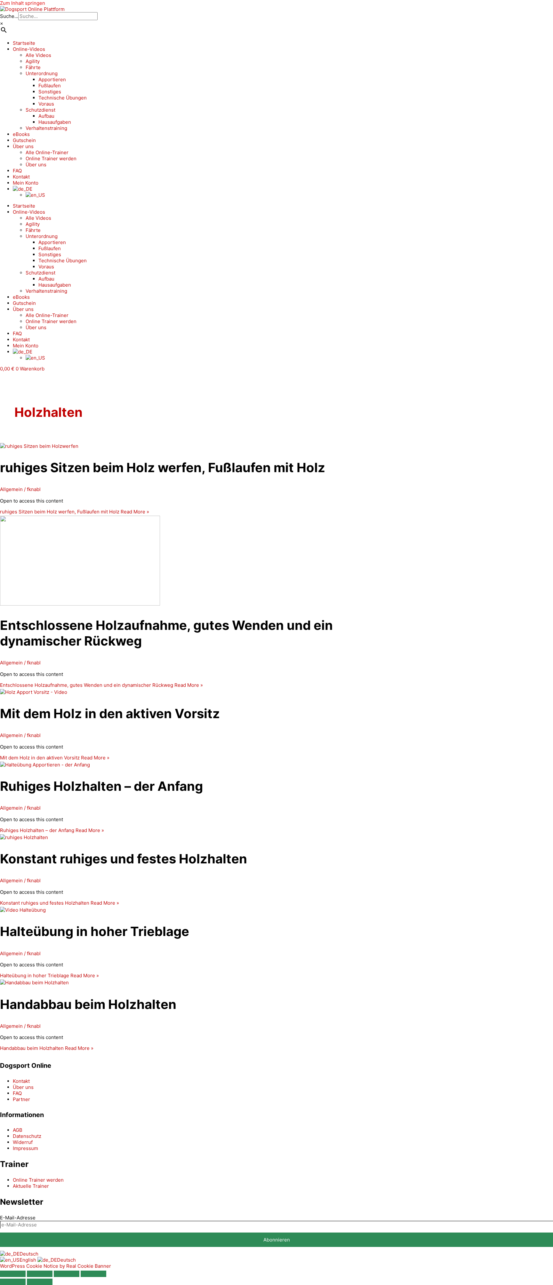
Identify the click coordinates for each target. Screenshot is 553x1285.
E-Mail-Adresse (18, 1218)
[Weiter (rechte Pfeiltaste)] (39, 1282)
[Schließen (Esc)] (93, 1274)
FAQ (17, 171)
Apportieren (52, 79)
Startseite (24, 43)
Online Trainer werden (51, 158)
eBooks (21, 134)
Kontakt (21, 177)
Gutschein (24, 140)
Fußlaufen (49, 86)
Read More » (74, 512)
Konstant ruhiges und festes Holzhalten (123, 859)
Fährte (33, 67)
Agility (33, 61)
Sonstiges (49, 92)
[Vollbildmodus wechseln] (39, 1274)
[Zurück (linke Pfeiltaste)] (13, 1282)
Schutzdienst (40, 110)
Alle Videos (38, 55)
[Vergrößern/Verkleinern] (13, 1274)
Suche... (9, 16)
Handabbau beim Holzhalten (88, 1004)
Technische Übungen (62, 98)
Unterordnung (42, 73)
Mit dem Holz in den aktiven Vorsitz (110, 713)
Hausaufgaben (54, 122)
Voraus (46, 104)
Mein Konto (25, 183)
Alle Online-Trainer (47, 152)
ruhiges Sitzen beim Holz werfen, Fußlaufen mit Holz (162, 467)
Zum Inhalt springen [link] (22, 3)
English (28, 1260)
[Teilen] (66, 1274)
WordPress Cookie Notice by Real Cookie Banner (55, 1266)
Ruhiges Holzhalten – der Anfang (101, 786)
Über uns (23, 146)
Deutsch (29, 1254)
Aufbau (46, 116)
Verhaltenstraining (46, 128)
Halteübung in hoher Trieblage (94, 931)
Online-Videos (29, 49)
